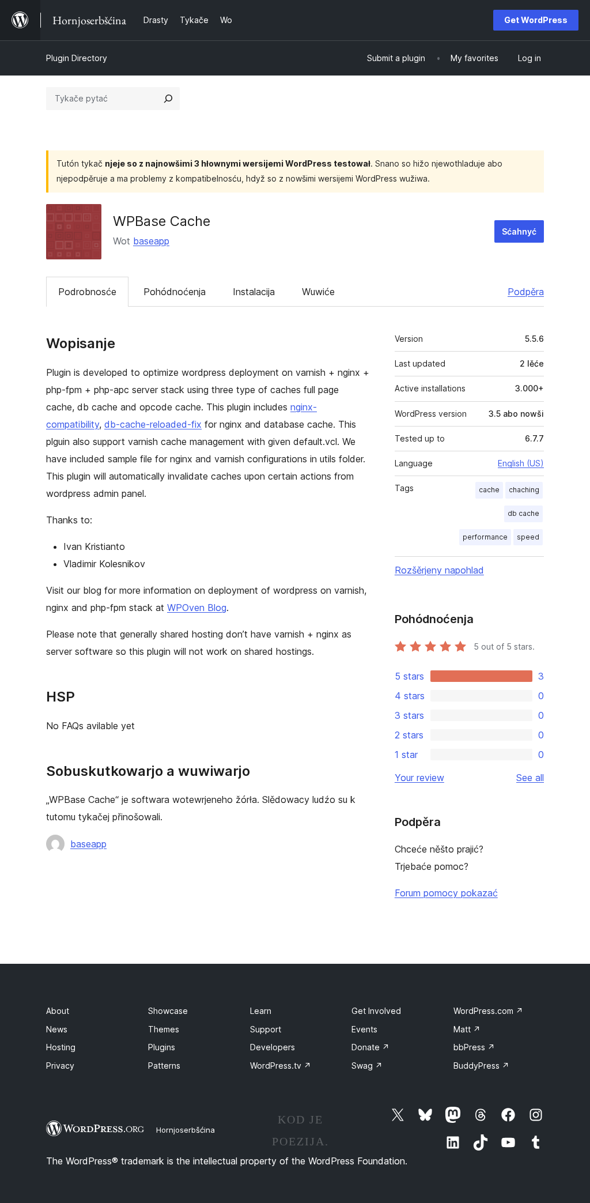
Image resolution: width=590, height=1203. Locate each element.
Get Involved (376, 1011)
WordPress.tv (280, 1065)
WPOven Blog (196, 607)
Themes (163, 1029)
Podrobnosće (87, 291)
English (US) (521, 463)
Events (364, 1029)
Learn (260, 1011)
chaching (524, 489)
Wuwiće (318, 291)
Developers (272, 1047)
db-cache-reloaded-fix (153, 424)
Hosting (60, 1047)
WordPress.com (488, 1011)
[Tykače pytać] (168, 98)
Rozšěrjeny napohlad (439, 570)
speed (528, 537)
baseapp (151, 241)
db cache (523, 513)
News (56, 1029)
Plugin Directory (76, 58)
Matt (467, 1029)
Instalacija (254, 291)
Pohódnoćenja (174, 291)
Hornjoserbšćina (185, 1129)
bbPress (474, 1047)
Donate (370, 1047)
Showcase (168, 1011)
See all (530, 777)
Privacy (60, 1065)
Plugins (161, 1047)
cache (489, 489)
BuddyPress (481, 1065)
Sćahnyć (519, 231)
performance (485, 537)
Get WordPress (536, 20)
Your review (419, 777)
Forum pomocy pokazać (446, 893)
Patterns (164, 1065)
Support (265, 1029)
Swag (367, 1065)
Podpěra (526, 291)
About (57, 1011)
